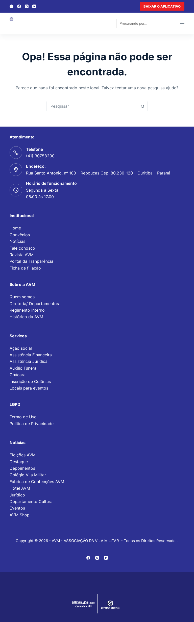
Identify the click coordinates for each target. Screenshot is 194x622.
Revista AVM (22, 254)
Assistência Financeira (31, 354)
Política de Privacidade (32, 423)
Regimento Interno (27, 310)
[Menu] (182, 23)
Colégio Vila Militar (28, 474)
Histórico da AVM (26, 316)
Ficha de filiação (25, 268)
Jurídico (17, 494)
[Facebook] (19, 6)
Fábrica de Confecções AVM (37, 481)
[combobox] (92, 106)
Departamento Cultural (32, 501)
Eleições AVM (23, 454)
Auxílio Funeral (23, 368)
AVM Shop (20, 514)
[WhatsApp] (11, 6)
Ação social (21, 348)
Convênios (20, 234)
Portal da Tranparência (31, 261)
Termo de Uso (23, 416)
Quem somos (22, 296)
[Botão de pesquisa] (142, 106)
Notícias (17, 241)
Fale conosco (22, 248)
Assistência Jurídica (28, 361)
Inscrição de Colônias (30, 381)
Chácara (18, 374)
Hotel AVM (20, 488)
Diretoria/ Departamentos (34, 303)
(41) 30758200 (40, 155)
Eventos (17, 508)
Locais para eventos (29, 388)
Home (15, 227)
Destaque (19, 461)
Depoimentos (22, 468)
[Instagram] (27, 6)
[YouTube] (34, 6)
